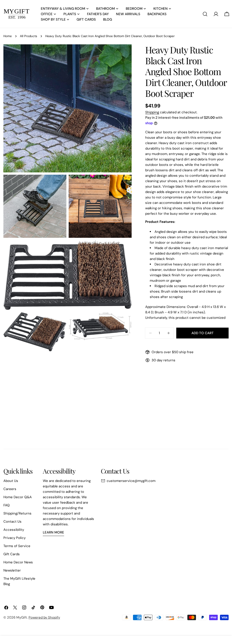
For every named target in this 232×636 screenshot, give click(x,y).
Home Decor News (18, 562)
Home (7, 36)
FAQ (6, 505)
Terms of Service (16, 546)
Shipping (152, 112)
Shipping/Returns (17, 513)
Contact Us (12, 521)
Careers (9, 489)
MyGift (21, 617)
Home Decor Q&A (17, 497)
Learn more (53, 532)
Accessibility (13, 529)
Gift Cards (11, 554)
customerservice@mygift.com (131, 481)
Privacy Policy (14, 538)
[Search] (205, 14)
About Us (10, 481)
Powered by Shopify (44, 617)
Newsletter (12, 570)
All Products (28, 36)
